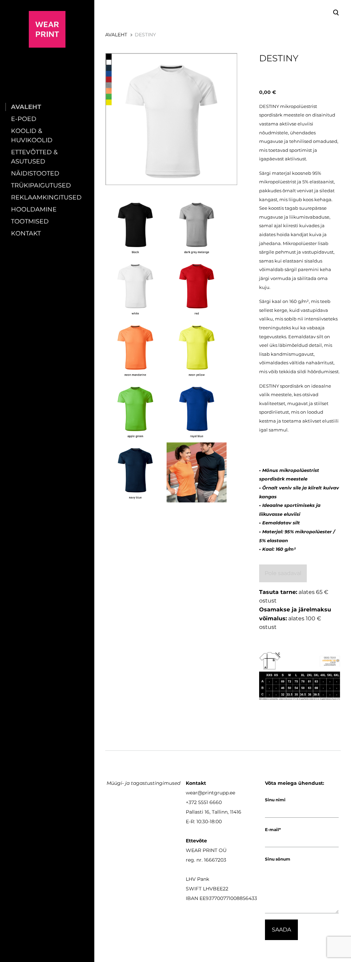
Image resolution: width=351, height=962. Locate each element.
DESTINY (145, 35)
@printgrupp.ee (216, 793)
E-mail (272, 829)
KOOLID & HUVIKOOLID (31, 135)
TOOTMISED (30, 221)
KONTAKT (26, 233)
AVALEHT (26, 107)
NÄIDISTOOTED (35, 173)
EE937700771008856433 (228, 898)
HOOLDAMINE (34, 209)
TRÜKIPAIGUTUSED (41, 185)
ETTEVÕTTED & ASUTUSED (34, 156)
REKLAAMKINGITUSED (46, 197)
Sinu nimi (275, 799)
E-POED (23, 119)
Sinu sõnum (277, 859)
